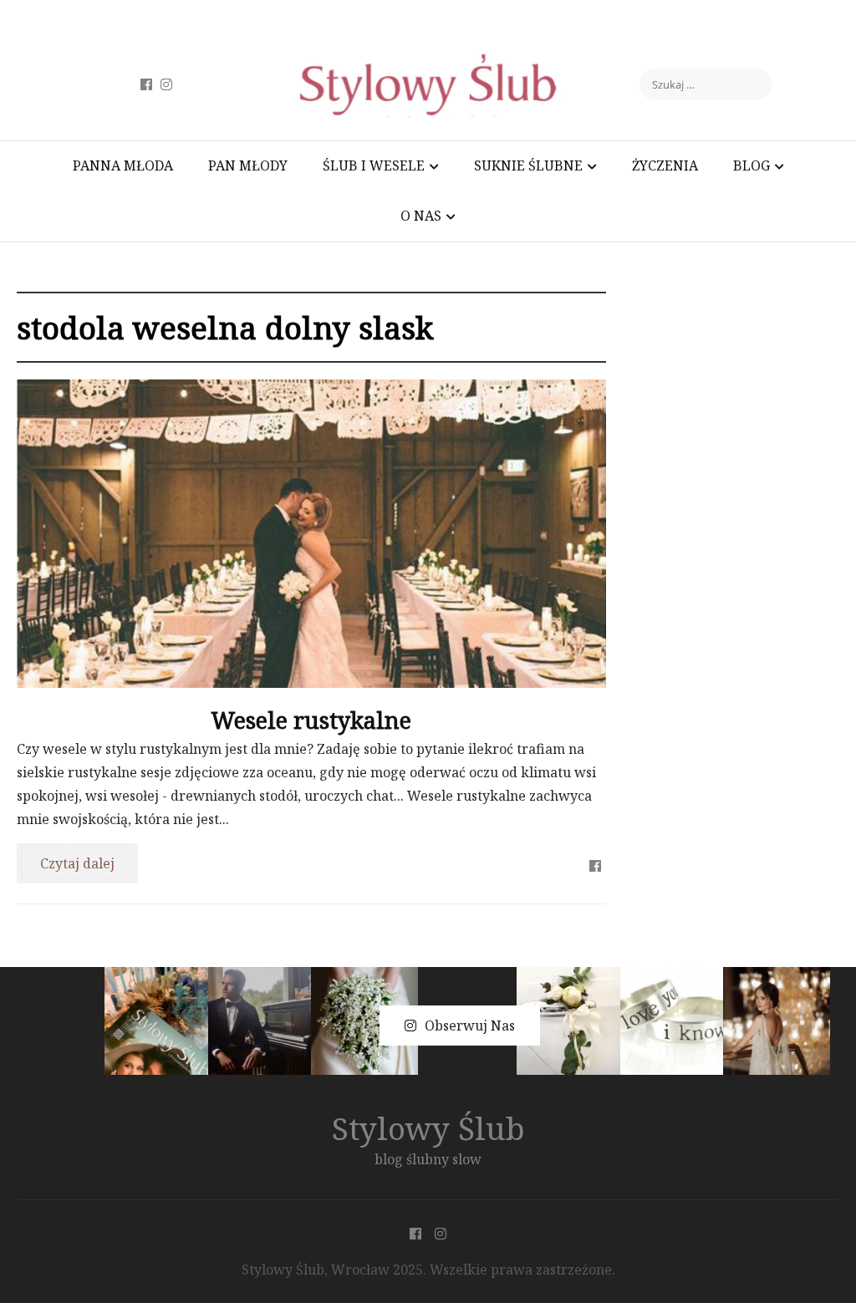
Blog (751, 165)
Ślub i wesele (374, 165)
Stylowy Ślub (428, 1128)
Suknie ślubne (528, 165)
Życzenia (665, 165)
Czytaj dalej (77, 863)
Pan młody (248, 165)
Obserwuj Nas (470, 1025)
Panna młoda (123, 165)
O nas (420, 215)
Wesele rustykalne (311, 720)
